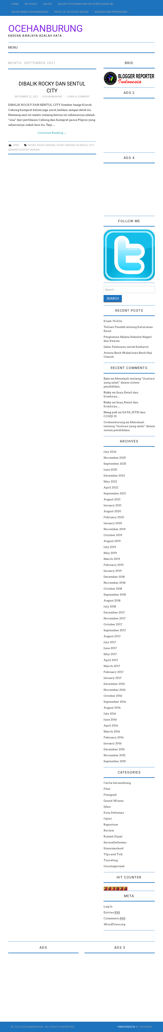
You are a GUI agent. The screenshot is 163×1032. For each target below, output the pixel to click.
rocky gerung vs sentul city (75, 145)
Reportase (111, 824)
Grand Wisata (114, 800)
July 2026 (110, 451)
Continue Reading (52, 132)
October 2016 (113, 695)
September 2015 (115, 761)
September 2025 (115, 463)
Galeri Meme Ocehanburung (29, 11)
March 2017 (112, 666)
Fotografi (110, 794)
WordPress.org (114, 924)
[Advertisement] (133, 126)
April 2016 (111, 725)
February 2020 (114, 517)
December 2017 (114, 612)
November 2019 (115, 529)
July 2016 (110, 713)
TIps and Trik (113, 854)
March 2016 (112, 731)
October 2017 (113, 624)
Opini (16, 145)
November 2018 (114, 582)
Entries (112, 912)
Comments (114, 918)
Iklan (107, 806)
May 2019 (110, 552)
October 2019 (113, 535)
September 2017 (115, 630)
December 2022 (114, 475)
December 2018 (114, 576)
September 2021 (115, 493)
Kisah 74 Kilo (113, 321)
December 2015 (114, 749)
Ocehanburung (45, 28)
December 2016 (114, 683)
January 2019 (113, 570)
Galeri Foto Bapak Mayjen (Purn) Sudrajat (86, 3)
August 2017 (112, 636)
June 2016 (110, 719)
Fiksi (107, 788)
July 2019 (110, 547)
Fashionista (126, 1026)
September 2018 (115, 594)
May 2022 (110, 481)
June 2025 (110, 469)
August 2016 (112, 707)
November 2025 (115, 457)
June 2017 (110, 648)
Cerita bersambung (117, 782)
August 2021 (112, 499)
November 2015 (114, 755)
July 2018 (110, 606)
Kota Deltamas (114, 812)
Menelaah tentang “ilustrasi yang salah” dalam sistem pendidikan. (129, 382)
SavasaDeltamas (115, 842)
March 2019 (112, 558)
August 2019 (112, 541)
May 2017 (110, 654)
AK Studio (31, 3)
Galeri (47, 3)
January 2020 (113, 523)
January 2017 (112, 677)
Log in (108, 906)
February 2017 (113, 672)
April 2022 (111, 487)
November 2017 (114, 618)
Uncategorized (114, 866)
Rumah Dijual (113, 836)
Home (14, 3)
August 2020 (112, 511)
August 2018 (112, 600)
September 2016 (115, 701)
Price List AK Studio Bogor (71, 11)
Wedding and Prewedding (111, 11)
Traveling (111, 860)
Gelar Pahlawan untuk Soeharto (126, 346)
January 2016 (113, 743)
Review (109, 830)
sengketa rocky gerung (24, 149)
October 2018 (113, 588)
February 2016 (114, 737)
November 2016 (115, 689)
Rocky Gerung (46, 145)
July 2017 (110, 642)
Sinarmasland (113, 848)
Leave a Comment (78, 96)
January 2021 (112, 505)
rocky (32, 145)
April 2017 (111, 660)
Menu (13, 47)
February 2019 (114, 564)
